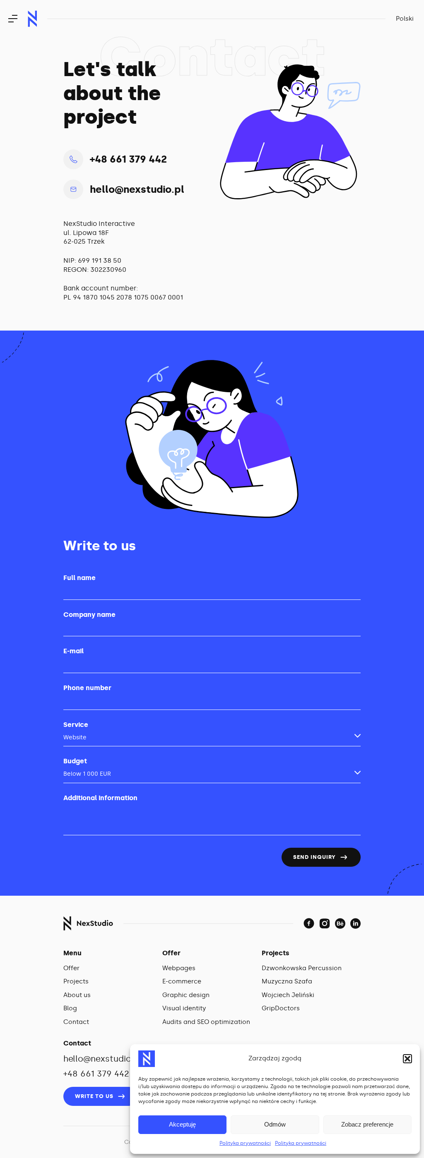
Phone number (87, 688)
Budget (75, 761)
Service (75, 725)
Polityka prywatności (245, 1143)
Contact (76, 1022)
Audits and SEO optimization (206, 1022)
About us (77, 995)
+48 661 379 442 (128, 159)
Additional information (100, 798)
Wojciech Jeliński (288, 995)
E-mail (73, 651)
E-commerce (181, 981)
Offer (71, 968)
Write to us (94, 1096)
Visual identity (184, 1008)
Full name (79, 578)
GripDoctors (281, 1008)
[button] (407, 1059)
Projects (76, 981)
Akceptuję (182, 1124)
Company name (89, 615)
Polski (405, 18)
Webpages (178, 968)
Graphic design (186, 995)
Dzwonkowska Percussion (302, 968)
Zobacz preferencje (367, 1124)
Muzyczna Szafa (287, 981)
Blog (70, 1008)
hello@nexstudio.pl (137, 189)
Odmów (275, 1124)
